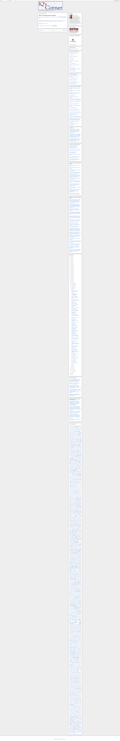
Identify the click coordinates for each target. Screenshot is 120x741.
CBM (77, 469)
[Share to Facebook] (55, 25)
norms (70, 628)
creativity (76, 497)
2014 (71, 271)
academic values (73, 430)
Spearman (73, 688)
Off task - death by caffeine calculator (74, 349)
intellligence (75, 570)
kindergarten (78, 590)
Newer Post (41, 30)
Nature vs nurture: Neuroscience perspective (73, 312)
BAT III (70, 450)
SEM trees (79, 678)
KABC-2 (75, 589)
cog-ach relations (74, 478)
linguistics (79, 594)
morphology (73, 611)
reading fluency (71, 656)
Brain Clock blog (71, 67)
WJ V (73, 727)
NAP (76, 615)
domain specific (73, 511)
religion (70, 659)
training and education (73, 708)
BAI (75, 448)
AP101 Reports (77, 439)
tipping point (76, 707)
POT (79, 638)
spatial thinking (74, 687)
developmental (78, 506)
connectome (75, 493)
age (72, 434)
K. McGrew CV (71, 59)
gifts (75, 544)
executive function (72, 525)
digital (74, 509)
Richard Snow (75, 663)
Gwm (74, 552)
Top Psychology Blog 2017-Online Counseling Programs (74, 83)
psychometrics (72, 647)
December (73, 283)
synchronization (78, 696)
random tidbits (71, 652)
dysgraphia (75, 513)
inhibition (80, 563)
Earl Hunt (72, 514)
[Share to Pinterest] (56, 25)
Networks (79, 618)
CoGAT (79, 478)
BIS (72, 455)
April (72, 367)
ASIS (75, 443)
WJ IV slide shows (74, 726)
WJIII (70, 728)
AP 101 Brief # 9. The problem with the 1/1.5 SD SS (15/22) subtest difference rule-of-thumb (75, 241)
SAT (79, 666)
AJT (78, 435)
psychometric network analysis (74, 646)
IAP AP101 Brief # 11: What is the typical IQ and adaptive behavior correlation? (74, 247)
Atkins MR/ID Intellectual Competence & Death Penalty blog (75, 69)
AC (75, 427)
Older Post (64, 30)
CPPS (71, 497)
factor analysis (74, 529)
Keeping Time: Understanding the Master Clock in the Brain (74, 383)
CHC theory (61, 20)
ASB (70, 443)
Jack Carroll (75, 585)
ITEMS (70, 585)
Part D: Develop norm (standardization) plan (72, 152)
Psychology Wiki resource (75, 299)
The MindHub (71, 54)
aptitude (77, 441)
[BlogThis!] (53, 25)
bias (72, 452)
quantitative (79, 648)
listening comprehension (75, 595)
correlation (70, 496)
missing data (78, 609)
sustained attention (72, 696)
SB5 (80, 667)
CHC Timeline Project (72, 107)
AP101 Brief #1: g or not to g (73, 222)
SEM (75, 678)
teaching (74, 699)
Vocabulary (70, 715)
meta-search (78, 605)
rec (79, 656)
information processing (72, 563)
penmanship (70, 634)
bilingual (80, 453)
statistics (70, 693)
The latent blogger (74, 361)
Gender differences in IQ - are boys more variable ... (75, 339)
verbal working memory (72, 712)
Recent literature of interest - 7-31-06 (74, 303)
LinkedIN (70, 595)
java (79, 585)
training (80, 707)
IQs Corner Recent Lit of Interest (74, 110)
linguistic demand (75, 594)
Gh (79, 543)
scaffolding (72, 668)
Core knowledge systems (76, 495)
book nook (75, 456)
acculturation (70, 431)
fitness (76, 530)
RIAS (76, 662)
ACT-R (71, 432)
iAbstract (70, 559)
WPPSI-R (70, 732)
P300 (71, 632)
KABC (72, 589)
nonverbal (73, 626)
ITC (76, 584)
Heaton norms (76, 554)
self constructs (76, 675)
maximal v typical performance (73, 600)
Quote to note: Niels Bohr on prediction (75, 308)
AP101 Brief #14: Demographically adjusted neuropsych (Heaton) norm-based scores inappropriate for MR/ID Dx (75, 217)
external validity (75, 527)
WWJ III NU (73, 733)
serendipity (79, 679)
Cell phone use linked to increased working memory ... (74, 346)
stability (70, 692)
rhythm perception (77, 661)
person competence (75, 634)
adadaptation (75, 432)
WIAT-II (77, 720)
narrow (79, 615)
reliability (79, 658)
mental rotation (76, 603)
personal (80, 634)
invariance (78, 574)
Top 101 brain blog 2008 (73, 81)
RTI (70, 665)
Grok (74, 548)
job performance (75, 586)
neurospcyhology (71, 624)
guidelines (78, 550)
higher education (75, 556)
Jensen (70, 586)
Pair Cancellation (77, 632)
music (77, 614)
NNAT (79, 625)
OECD (72, 630)
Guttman (74, 551)
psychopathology (79, 647)
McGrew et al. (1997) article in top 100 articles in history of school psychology (75, 116)
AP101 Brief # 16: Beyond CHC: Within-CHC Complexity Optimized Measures (74, 210)
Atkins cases (76, 445)
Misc (74, 609)
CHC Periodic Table (75, 472)
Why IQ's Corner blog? (72, 53)
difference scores (77, 508)
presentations (78, 641)
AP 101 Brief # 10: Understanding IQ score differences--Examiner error (74, 244)
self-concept (74, 676)
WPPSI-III (79, 731)
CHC (73, 470)
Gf (75, 542)
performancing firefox (45, 23)
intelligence (58, 20)
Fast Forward (72, 530)
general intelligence (72, 541)
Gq (69, 546)
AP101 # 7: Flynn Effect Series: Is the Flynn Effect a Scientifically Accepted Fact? (75, 181)
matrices (75, 599)
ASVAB (75, 444)
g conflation (78, 537)
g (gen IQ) (73, 537)
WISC (76, 721)
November (73, 284)
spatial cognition (77, 686)
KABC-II (78, 589)
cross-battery (78, 498)
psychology (45, 20)
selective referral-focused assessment (74, 674)
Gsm (42, 21)
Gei (80, 539)
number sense (77, 628)
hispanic (79, 556)
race (72, 651)
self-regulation (71, 678)
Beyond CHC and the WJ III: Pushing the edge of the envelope (74, 93)
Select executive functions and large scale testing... (75, 305)
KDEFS (75, 590)
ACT (80, 431)
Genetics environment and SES (74, 318)
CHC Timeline (71, 475)
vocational (74, 715)
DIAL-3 (73, 508)
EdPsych (76, 516)
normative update (78, 627)
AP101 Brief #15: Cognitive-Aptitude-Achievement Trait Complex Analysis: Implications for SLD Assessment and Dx (74, 213)
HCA (73, 553)
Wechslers (76, 719)
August (72, 288)
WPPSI (76, 731)
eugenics (73, 522)
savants (73, 667)
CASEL (70, 468)
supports (79, 695)
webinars (71, 718)
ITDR (79, 584)
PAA (73, 632)
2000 (71, 374)
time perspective (78, 706)
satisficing (70, 667)
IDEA (79, 559)
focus (72, 534)
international (70, 572)
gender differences (77, 540)
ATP (80, 445)
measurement (71, 601)
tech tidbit (78, 699)
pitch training (74, 637)
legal (74, 593)
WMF (75, 728)
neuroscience (71, 623)
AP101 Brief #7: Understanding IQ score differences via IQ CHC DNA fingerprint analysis (74, 236)
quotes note (76, 650)
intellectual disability (75, 565)
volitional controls (71, 716)
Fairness (80, 529)
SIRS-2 (70, 681)
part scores (78, 633)
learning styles (71, 593)
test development (76, 703)
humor (79, 558)
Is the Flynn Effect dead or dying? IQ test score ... (75, 315)
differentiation (70, 509)
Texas (75, 704)
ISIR (73, 584)
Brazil (74, 464)
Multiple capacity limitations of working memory (74, 320)
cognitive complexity (72, 481)
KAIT (73, 590)
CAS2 (79, 467)
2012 (71, 274)
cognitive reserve (78, 484)
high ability (70, 556)
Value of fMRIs (73, 360)
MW (43, 21)
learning (79, 591)
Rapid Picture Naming (77, 652)
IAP (73, 559)
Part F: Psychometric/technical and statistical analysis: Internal (74, 157)
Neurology (75, 621)
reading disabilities (77, 655)
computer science (75, 490)
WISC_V (79, 721)
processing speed (71, 643)
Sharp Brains (75, 680)
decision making (73, 502)
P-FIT (80, 631)
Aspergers (78, 443)
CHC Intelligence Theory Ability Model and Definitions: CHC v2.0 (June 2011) (75, 99)
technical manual (71, 700)
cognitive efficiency (76, 482)
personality (75, 636)
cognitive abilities (71, 480)
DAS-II (76, 500)
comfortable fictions (74, 487)
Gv (76, 551)
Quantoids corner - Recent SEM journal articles (74, 325)
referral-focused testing (73, 658)
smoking (79, 682)
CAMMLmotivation (76, 466)
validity (76, 711)
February (72, 370)
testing (70, 704)
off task (75, 630)
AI (80, 434)
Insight (79, 564)
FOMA (79, 534)
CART (74, 467)
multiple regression (72, 614)
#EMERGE (70, 425)
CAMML (71, 466)
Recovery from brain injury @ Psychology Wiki (74, 297)
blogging (77, 455)
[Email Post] (51, 25)
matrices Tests (78, 599)
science (74, 672)
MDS (78, 600)
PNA (77, 638)
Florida (79, 530)
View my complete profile (73, 24)
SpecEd (77, 688)
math (73, 598)
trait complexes (79, 708)
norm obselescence (77, 626)
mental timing (77, 604)
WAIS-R (70, 717)
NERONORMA (75, 617)
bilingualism (72, 454)
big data (72, 453)
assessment (71, 444)
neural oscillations (78, 619)
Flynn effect (71, 531)
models (76, 610)
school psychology (76, 671)
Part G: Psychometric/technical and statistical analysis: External (74, 159)
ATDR (80, 444)
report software (74, 659)
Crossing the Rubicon (72, 499)
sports (76, 691)
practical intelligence (75, 639)
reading (71, 654)
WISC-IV (75, 722)
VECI (79, 711)
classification (74, 476)
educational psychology (50, 20)
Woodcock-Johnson (76, 729)
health (71, 554)
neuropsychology (54, 21)
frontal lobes (77, 536)
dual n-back (70, 512)
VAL (73, 711)
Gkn (80, 544)
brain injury (73, 460)
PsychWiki (71, 648)
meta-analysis (71, 605)
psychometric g (77, 645)
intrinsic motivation (72, 574)
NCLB (73, 616)
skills (72, 681)
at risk (78, 444)
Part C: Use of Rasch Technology (74, 150)
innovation (72, 564)
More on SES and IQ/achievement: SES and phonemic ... (74, 294)
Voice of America (78, 715)
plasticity (74, 638)
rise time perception (77, 664)
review (70, 661)
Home (53, 30)
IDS (69, 560)
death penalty (79, 501)
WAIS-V (74, 717)
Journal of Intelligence (73, 588)
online (70, 631)
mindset (71, 609)
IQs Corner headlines (73, 582)
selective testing (71, 675)
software (74, 685)
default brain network (77, 503)
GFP (77, 543)
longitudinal (79, 596)
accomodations (78, 430)
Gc (75, 539)
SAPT (76, 666)
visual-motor (74, 714)
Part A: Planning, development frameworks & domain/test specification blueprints (73, 146)
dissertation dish (72, 510)
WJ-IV (76, 727)
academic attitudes (71, 428)
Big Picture (76, 453)
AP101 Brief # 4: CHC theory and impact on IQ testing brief (74, 226)
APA (70, 440)
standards (79, 692)
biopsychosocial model (77, 454)
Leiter (77, 593)
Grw (70, 549)
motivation (77, 611)
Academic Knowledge (71, 429)
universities (70, 711)
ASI (72, 443)
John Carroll (79, 586)
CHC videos (77, 475)
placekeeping (78, 637)
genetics (71, 542)
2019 (71, 265)
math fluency (70, 599)
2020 (71, 264)
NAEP (74, 615)
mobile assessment (71, 610)
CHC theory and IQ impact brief (74, 103)
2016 (71, 269)
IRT (70, 584)
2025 (71, 257)
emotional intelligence (72, 520)
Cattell (76, 468)
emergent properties (72, 519)
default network (73, 504)
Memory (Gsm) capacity (74, 357)
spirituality (74, 691)
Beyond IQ (75, 451)
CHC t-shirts (76, 473)
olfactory (79, 630)
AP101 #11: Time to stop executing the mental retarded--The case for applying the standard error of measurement (75, 190)
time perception (72, 706)
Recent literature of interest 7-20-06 (74, 333)
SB (75, 667)
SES (70, 680)
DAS (70, 500)
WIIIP (71, 721)
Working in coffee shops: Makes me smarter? (74, 310)
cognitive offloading (71, 484)
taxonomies (74, 698)
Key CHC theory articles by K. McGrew (75, 112)
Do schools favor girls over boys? (74, 354)
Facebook (79, 528)
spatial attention (72, 686)
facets (70, 529)
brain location (79, 460)
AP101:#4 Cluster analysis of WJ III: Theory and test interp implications (74, 172)
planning (70, 638)
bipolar (70, 455)
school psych (72, 670)
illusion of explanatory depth (74, 560)
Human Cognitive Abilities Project (74, 109)
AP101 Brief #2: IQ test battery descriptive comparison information (74, 224)
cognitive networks (77, 483)
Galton (70, 539)
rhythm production (72, 662)
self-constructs (78, 676)
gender (72, 540)
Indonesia (78, 562)
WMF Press (78, 728)
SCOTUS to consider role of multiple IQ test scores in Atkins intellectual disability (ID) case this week (74, 412)
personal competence (74, 635)
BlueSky (70, 456)
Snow (70, 683)
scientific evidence (78, 672)
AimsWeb (75, 435)
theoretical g (78, 704)
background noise (71, 448)
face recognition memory (73, 528)
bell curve (80, 450)
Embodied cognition (77, 518)
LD (75, 591)
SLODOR (76, 682)
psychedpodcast (71, 645)
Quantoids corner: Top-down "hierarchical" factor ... (74, 291)
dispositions (78, 509)
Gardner (73, 539)
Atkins (73, 445)
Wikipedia (74, 721)
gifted (72, 544)
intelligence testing (60, 21)
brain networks (78, 462)
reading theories (76, 656)
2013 (71, 273)
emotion (78, 519)
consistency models (74, 494)
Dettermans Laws (71, 506)
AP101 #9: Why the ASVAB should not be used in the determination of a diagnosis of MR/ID (75, 185)
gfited (75, 543)
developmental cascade (75, 507)
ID (75, 559)
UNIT (79, 710)
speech (70, 690)
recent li (70, 657)
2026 (71, 256)
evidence (77, 522)
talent (70, 698)
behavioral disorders (75, 450)
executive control (76, 524)
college (70, 487)
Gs (73, 549)
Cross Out (73, 498)
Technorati (79, 700)
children (70, 476)
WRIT (74, 732)
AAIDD (75, 425)
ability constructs (76, 426)
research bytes (72, 660)
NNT (70, 626)
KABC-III (70, 590)
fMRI (70, 534)
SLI (80, 681)
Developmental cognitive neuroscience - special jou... (74, 344)
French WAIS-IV (71, 536)
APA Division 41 (75, 440)
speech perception (77, 690)
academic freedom (77, 428)
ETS (70, 522)
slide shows (71, 682)
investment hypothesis (72, 575)
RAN (78, 651)
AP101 (78, 438)
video (77, 712)
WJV (72, 728)
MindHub (74, 608)
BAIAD (78, 448)
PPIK (70, 639)
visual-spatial (78, 714)
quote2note (71, 650)
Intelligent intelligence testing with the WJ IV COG (75, 568)
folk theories (76, 534)
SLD (75, 681)
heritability (78, 555)
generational (79, 541)
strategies (70, 694)
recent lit (74, 657)
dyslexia (79, 513)
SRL (79, 691)
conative (75, 491)
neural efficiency (71, 619)
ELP (72, 518)
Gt (69, 550)
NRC (73, 628)
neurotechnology (78, 624)
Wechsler (75, 718)
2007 (71, 280)
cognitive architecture (77, 480)
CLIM (77, 476)
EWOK (76, 523)
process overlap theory (76, 642)
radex (76, 651)
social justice (75, 684)
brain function (79, 459)
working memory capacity (48, 21)
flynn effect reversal (78, 533)
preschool (73, 641)
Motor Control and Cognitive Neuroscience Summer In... (75, 331)
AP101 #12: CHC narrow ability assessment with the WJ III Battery (74, 193)
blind (74, 455)
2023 (71, 260)
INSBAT (76, 564)
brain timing (77, 463)
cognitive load (71, 483)
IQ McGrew (77, 577)
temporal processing (72, 701)
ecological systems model (77, 515)
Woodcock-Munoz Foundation (73, 730)
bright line (78, 464)
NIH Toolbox (75, 625)
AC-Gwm (79, 427)
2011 (71, 275)
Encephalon (78, 520)
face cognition (79, 527)
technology (75, 700)
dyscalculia (71, 513)
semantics (70, 679)
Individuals (75, 562)
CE (79, 469)
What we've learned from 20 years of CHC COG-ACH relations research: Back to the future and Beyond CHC (74, 119)
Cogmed (70, 479)
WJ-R (79, 727)
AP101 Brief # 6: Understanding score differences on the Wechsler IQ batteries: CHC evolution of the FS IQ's (75, 233)
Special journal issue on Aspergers (74, 323)
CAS (76, 467)
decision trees (78, 502)
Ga (78, 538)
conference (73, 492)
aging (78, 434)
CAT (72, 468)
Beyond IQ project (72, 95)
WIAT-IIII (80, 720)
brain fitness (72, 459)
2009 (71, 278)
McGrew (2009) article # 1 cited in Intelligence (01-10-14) (74, 114)
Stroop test (74, 694)
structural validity (74, 695)
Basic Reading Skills (77, 449)
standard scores (75, 692)
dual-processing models (76, 512)
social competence (75, 683)
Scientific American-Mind (73, 79)
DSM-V (78, 511)
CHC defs (71, 471)
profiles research (78, 643)
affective (70, 434)
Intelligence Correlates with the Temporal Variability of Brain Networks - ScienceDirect (75, 395)
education (71, 517)
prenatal (70, 641)
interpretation (77, 572)
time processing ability (71, 707)
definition (78, 504)
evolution (73, 523)
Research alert (78, 659)
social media (79, 684)
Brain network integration (74, 461)
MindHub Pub (79, 608)
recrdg (80, 657)
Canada (80, 466)
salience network (71, 666)
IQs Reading (79, 583)
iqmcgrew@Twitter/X (72, 63)
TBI (77, 698)
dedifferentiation (71, 503)
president (70, 642)
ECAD (76, 514)
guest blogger (74, 550)
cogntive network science (77, 486)
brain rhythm (73, 463)
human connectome (75, 558)
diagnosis (70, 508)
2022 (71, 261)
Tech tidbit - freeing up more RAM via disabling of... (75, 336)
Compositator (75, 489)
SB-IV (78, 667)
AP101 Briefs (71, 439)
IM (79, 560)
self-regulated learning (76, 677)
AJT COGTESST (76, 436)
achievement (76, 431)
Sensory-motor (74, 679)
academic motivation (78, 429)
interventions (77, 573)
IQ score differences (76, 579)
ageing (75, 434)
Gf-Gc (72, 543)
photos (70, 637)
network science (75, 618)
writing (77, 732)
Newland (72, 625)
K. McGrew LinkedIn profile (73, 56)
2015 (71, 270)
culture (78, 499)
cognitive (78, 479)
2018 (71, 266)
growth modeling (78, 548)
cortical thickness (76, 496)
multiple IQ (79, 613)
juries (78, 588)
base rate (73, 449)
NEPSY (70, 617)
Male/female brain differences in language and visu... (75, 351)
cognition (55, 20)
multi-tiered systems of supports (73, 613)
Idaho (77, 559)
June (72, 365)
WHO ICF (74, 720)
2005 (71, 373)
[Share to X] (54, 25)
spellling (70, 691)
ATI (70, 445)
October (72, 285)
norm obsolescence (72, 627)
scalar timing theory (77, 668)
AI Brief (72, 435)
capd (71, 467)
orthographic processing (75, 631)
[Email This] (52, 25)
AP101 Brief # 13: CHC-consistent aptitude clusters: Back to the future (74, 220)
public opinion (75, 648)
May (72, 366)
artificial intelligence (72, 442)
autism (78, 447)
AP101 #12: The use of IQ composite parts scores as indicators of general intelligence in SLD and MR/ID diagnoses (74, 250)
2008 (71, 279)
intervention (71, 573)
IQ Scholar (74, 578)
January (72, 371)
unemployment (76, 710)
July (72, 289)
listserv (80, 595)
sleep (78, 681)
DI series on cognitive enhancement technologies (74, 328)
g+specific (74, 538)
